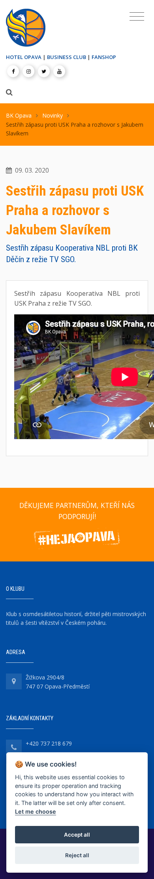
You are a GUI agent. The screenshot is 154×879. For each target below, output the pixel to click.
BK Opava (19, 115)
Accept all (77, 834)
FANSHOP (104, 57)
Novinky (52, 115)
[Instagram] (28, 71)
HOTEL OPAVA (23, 57)
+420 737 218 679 (49, 743)
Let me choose (35, 811)
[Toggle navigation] (137, 16)
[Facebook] (13, 71)
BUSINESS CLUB (66, 57)
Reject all (77, 855)
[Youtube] (59, 71)
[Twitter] (44, 71)
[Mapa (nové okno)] (14, 681)
